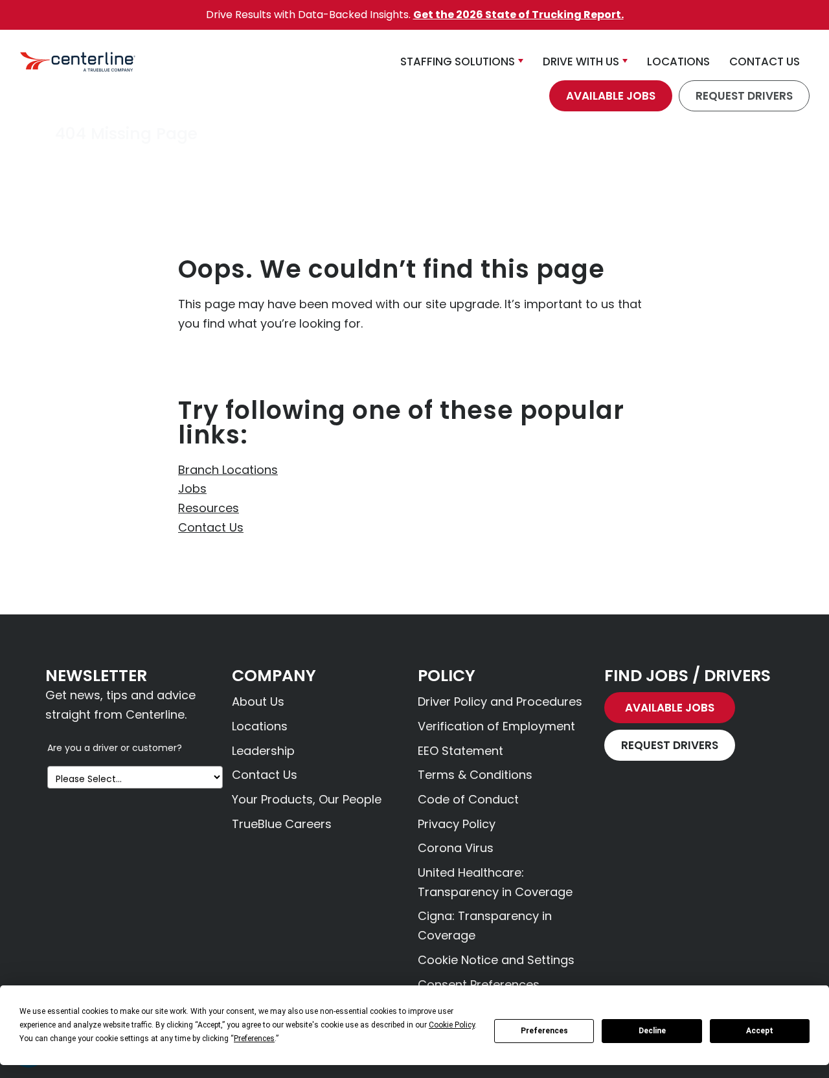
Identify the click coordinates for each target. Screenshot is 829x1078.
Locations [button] (678, 61)
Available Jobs (610, 96)
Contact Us (211, 527)
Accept (759, 1030)
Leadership (263, 751)
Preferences (544, 1030)
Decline (652, 1030)
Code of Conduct (468, 799)
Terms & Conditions (475, 775)
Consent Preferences (478, 984)
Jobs (192, 488)
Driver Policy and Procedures (500, 701)
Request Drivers (744, 96)
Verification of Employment (496, 726)
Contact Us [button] (764, 61)
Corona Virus (456, 848)
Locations (260, 726)
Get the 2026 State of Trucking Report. (518, 14)
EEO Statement (460, 751)
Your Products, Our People (306, 799)
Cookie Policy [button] (452, 1024)
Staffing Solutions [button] (457, 61)
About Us (258, 701)
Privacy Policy (456, 824)
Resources (208, 508)
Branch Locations (228, 470)
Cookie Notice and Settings (496, 960)
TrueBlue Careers (282, 824)
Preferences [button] (254, 1038)
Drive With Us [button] (581, 61)
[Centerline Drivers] (77, 62)
